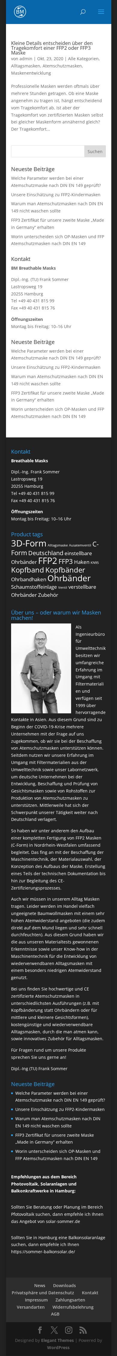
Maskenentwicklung (31, 73)
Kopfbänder (65, 570)
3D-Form (28, 543)
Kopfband (27, 570)
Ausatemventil (80, 545)
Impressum (36, 1300)
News (39, 1285)
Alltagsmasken (25, 66)
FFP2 (47, 561)
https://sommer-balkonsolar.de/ (43, 1251)
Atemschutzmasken (62, 66)
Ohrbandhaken (28, 579)
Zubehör (48, 594)
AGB (55, 1314)
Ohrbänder (69, 578)
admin (26, 58)
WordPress (58, 1347)
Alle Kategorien (83, 58)
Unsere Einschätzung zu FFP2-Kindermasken (55, 194)
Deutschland (45, 553)
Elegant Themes (57, 1340)
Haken (81, 561)
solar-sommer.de (63, 1221)
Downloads (64, 1285)
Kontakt (90, 1292)
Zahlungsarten (70, 1300)
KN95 (95, 563)
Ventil (62, 587)
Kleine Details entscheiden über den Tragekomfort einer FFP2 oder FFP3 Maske (52, 48)
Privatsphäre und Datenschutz (43, 1292)
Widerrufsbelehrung (73, 1307)
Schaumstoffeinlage (34, 586)
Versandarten (31, 1307)
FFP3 (65, 561)
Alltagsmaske (58, 545)
